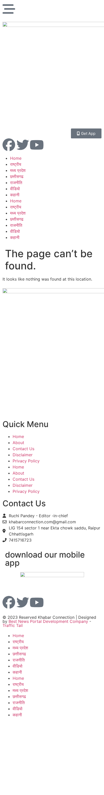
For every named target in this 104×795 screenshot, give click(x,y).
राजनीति (16, 182)
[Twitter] (22, 144)
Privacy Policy (26, 460)
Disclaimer (23, 454)
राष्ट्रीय (15, 164)
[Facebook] (9, 144)
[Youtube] (36, 144)
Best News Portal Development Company (48, 621)
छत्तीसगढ (16, 176)
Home (15, 158)
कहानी (14, 194)
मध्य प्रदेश (17, 170)
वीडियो (15, 188)
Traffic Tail (13, 625)
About (18, 442)
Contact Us (23, 448)
